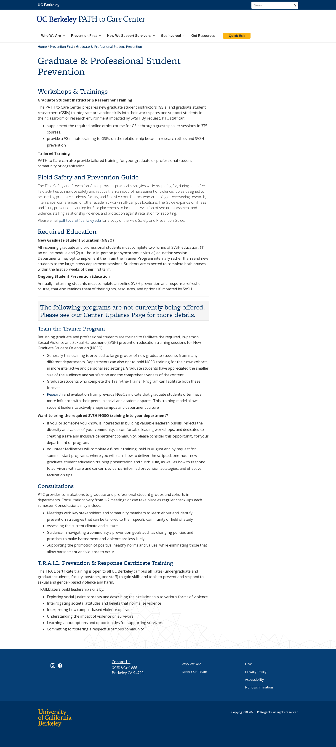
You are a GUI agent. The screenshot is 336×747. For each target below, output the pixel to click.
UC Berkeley (48, 5)
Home (42, 46)
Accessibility (254, 679)
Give (248, 664)
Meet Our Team (194, 671)
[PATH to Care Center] (91, 26)
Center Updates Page (114, 314)
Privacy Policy (256, 671)
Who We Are (191, 664)
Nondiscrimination (259, 687)
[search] (295, 5)
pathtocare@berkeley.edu (80, 220)
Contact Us (121, 661)
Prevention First (61, 46)
